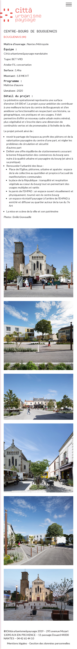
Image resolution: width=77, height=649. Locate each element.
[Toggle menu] (68, 4)
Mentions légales (17, 643)
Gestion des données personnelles (49, 643)
